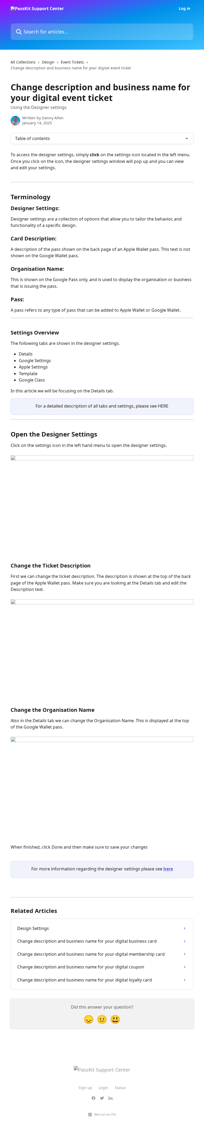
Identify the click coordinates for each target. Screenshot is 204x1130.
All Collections (23, 62)
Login (103, 1087)
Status (120, 1087)
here (168, 869)
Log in (184, 8)
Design (48, 62)
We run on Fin (105, 1114)
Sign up (85, 1087)
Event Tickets (72, 62)
